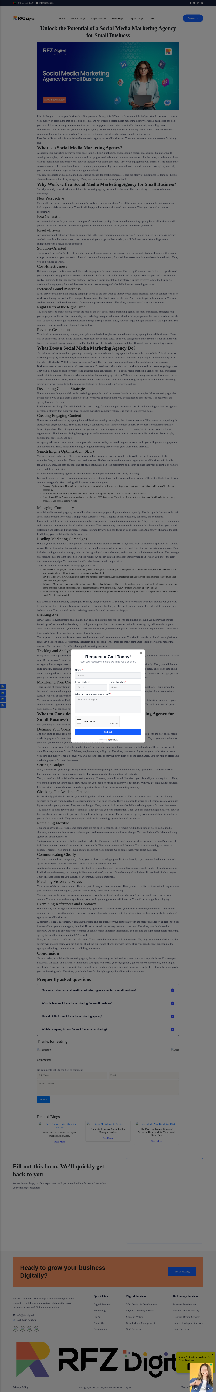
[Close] (141, 653)
